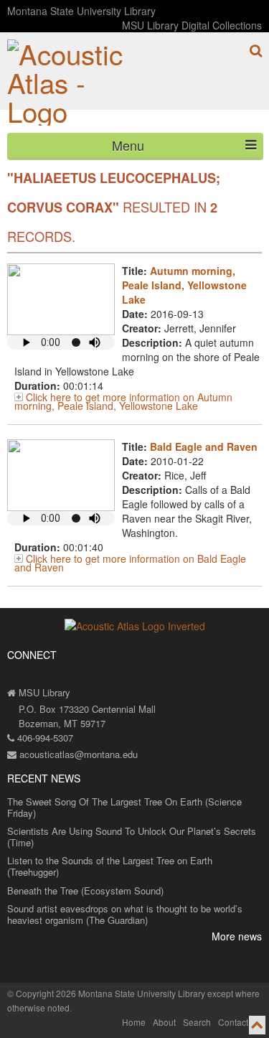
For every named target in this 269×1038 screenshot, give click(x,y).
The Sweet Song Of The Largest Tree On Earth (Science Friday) (124, 807)
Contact (233, 1022)
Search (197, 1022)
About (164, 1022)
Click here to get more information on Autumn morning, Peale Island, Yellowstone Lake (123, 401)
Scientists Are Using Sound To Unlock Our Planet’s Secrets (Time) (131, 836)
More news (237, 936)
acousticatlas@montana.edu (77, 754)
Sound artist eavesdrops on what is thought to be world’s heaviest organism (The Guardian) (124, 914)
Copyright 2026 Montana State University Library (110, 993)
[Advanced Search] (256, 50)
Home (134, 1022)
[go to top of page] (257, 1025)
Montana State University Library (81, 11)
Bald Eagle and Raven (204, 446)
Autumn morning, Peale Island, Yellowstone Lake (184, 285)
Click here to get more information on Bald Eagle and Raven (130, 562)
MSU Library (43, 692)
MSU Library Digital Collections (192, 25)
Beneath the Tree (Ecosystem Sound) (85, 890)
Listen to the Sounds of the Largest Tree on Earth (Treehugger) (109, 866)
